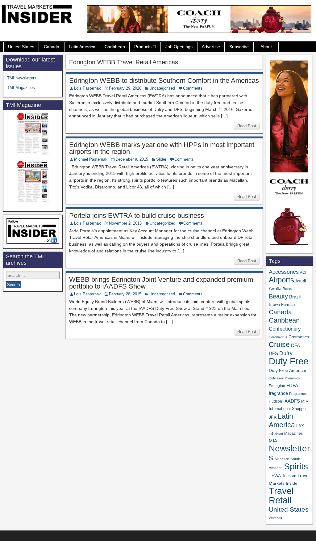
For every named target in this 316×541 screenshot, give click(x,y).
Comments (192, 88)
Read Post (246, 126)
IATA (304, 401)
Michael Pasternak (90, 159)
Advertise (211, 46)
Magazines (293, 433)
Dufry (286, 353)
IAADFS (291, 401)
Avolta (275, 288)
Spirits (296, 466)
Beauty (278, 296)
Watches (275, 518)
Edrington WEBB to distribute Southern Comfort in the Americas (164, 80)
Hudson (275, 401)
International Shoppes (288, 408)
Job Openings (179, 46)
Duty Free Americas (288, 370)
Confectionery (285, 329)
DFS (273, 353)
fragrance (278, 393)
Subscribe (239, 46)
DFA (295, 345)
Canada (51, 46)
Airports (281, 280)
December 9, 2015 (131, 159)
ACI (303, 272)
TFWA (275, 475)
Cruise (279, 344)
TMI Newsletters (21, 78)
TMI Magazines (21, 87)
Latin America (82, 46)
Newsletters (289, 453)
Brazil (295, 296)
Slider (161, 159)
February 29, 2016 (125, 88)
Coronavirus (278, 337)
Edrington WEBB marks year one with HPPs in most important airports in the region (161, 148)
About (266, 46)
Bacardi (289, 289)
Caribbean (115, 46)
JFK (272, 417)
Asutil (300, 280)
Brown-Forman (282, 304)
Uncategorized (162, 88)
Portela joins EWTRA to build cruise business (136, 215)
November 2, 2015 (125, 223)
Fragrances (298, 393)
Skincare (281, 459)
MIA (273, 440)
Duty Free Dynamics (284, 378)
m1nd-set (276, 433)
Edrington (277, 386)
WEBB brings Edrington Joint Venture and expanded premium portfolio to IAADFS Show (161, 283)
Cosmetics (299, 336)
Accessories (284, 272)
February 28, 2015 (125, 294)
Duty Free (288, 361)
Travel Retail (281, 495)
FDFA (292, 385)
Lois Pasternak (87, 88)
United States (21, 46)
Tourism (289, 475)
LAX (300, 426)
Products (143, 46)
